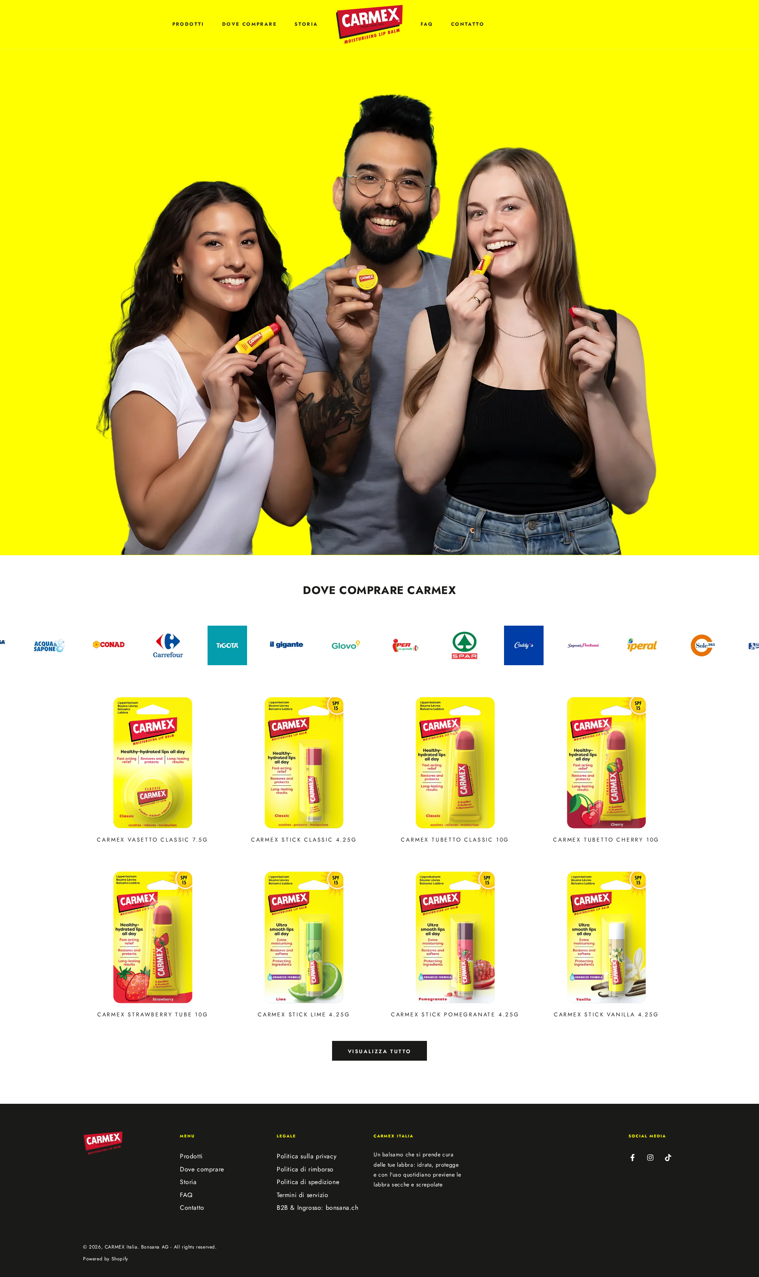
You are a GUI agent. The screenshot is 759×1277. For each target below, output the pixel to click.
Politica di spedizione (308, 1181)
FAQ (186, 1194)
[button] (87, 24)
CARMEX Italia (121, 1247)
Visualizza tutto (380, 1051)
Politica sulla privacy (306, 1156)
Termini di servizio (302, 1194)
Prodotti (191, 1156)
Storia (188, 1181)
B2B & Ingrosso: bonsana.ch (318, 1207)
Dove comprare (202, 1169)
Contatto (192, 1207)
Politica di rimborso (305, 1169)
